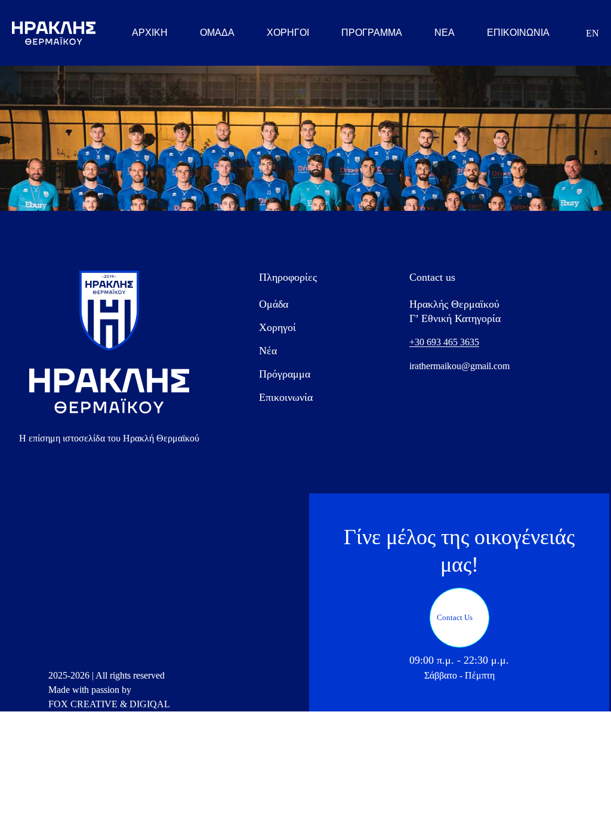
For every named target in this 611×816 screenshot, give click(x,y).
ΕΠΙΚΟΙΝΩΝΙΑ (518, 32)
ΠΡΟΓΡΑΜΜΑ (371, 32)
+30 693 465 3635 (444, 342)
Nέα (268, 351)
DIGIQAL (149, 704)
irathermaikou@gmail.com (459, 366)
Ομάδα (273, 304)
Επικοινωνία (286, 397)
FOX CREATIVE (83, 704)
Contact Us (455, 617)
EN (592, 33)
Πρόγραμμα (284, 374)
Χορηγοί (277, 327)
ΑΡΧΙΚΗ (150, 32)
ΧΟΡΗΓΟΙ (288, 32)
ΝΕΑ (444, 32)
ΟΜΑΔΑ (217, 32)
